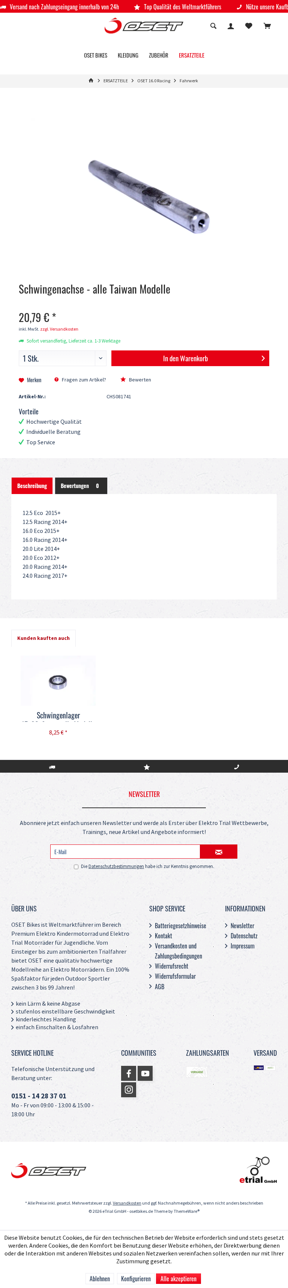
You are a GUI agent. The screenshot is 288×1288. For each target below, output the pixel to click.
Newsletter (242, 925)
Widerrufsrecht (171, 966)
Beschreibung (32, 486)
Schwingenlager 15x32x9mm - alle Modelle (58, 716)
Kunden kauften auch (43, 638)
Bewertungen (80, 486)
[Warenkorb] (267, 26)
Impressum (243, 945)
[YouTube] (145, 1073)
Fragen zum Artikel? (83, 380)
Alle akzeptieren (178, 1278)
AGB (159, 986)
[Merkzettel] (248, 26)
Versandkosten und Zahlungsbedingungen (178, 950)
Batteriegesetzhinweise (180, 925)
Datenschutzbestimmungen (116, 867)
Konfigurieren (136, 1278)
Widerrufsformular (175, 976)
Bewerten (139, 380)
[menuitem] (267, 27)
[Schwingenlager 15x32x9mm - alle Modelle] (58, 680)
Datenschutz (244, 935)
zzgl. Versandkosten (59, 329)
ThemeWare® (187, 1211)
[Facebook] (128, 1073)
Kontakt (163, 935)
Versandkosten (127, 1203)
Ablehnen (100, 1278)
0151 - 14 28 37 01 (38, 1096)
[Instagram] (128, 1089)
